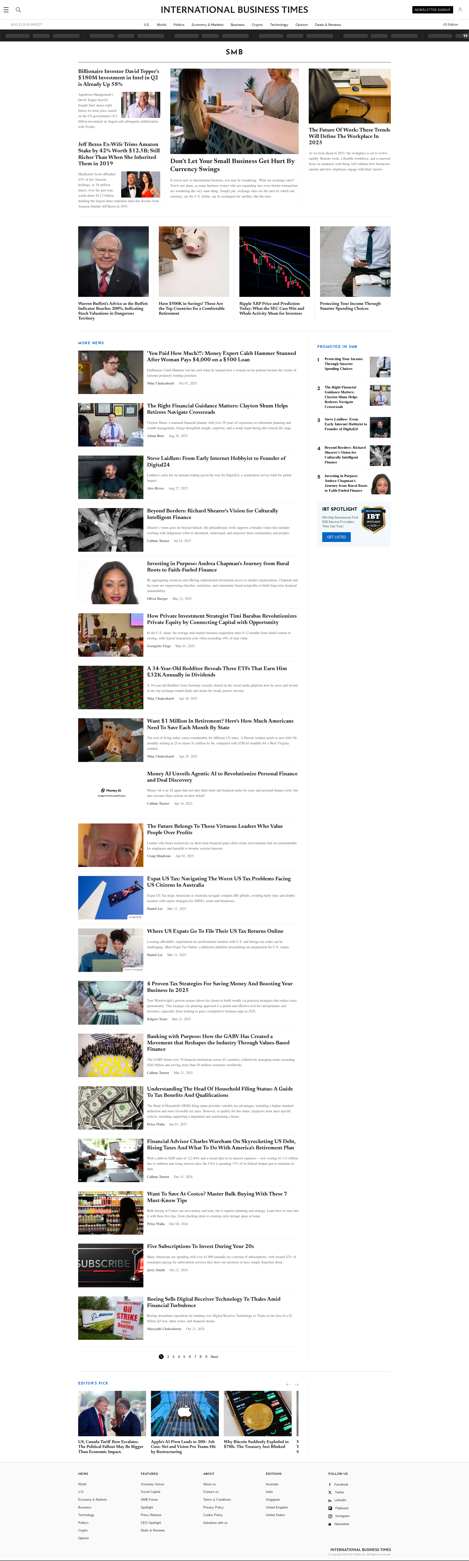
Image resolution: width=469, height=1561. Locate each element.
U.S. (146, 24)
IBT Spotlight (339, 509)
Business (238, 24)
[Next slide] (296, 1384)
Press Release (151, 1515)
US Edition (450, 25)
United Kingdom (277, 1507)
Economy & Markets (208, 24)
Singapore (273, 1499)
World (161, 24)
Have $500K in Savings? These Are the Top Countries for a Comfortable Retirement (192, 309)
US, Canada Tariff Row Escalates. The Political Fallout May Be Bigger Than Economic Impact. (110, 1447)
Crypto (257, 24)
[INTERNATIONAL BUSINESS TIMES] (234, 10)
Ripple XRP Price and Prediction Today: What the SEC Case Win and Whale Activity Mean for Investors (271, 309)
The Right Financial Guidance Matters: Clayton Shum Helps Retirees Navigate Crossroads (341, 397)
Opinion (302, 24)
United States (275, 1515)
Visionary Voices (152, 1484)
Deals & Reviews (328, 24)
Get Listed (336, 537)
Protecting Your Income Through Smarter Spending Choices (344, 364)
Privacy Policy (213, 1507)
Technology (279, 24)
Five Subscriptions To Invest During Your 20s (200, 1246)
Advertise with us (215, 1523)
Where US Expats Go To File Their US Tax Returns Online (215, 931)
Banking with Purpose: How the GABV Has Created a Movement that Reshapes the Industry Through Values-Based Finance (218, 1043)
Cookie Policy (213, 1515)
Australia (272, 1484)
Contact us (211, 1492)
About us (209, 1484)
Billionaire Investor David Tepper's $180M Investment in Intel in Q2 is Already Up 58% (118, 78)
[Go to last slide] (288, 1384)
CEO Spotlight (151, 1523)
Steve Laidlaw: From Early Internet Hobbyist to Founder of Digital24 (346, 424)
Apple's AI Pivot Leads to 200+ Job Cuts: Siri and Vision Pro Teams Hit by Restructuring (183, 1447)
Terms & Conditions (217, 1499)
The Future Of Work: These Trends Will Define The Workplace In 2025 (349, 137)
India (269, 1492)
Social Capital (150, 1492)
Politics (178, 24)
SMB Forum (149, 1499)
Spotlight (147, 1507)
